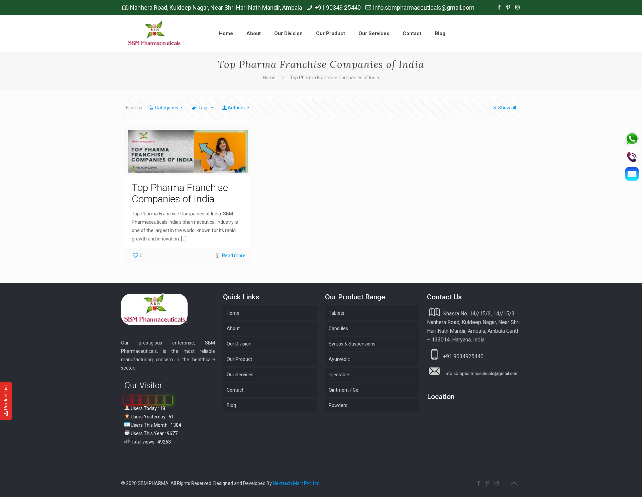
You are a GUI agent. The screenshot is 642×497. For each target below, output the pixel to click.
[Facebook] (499, 7)
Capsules (338, 328)
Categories (166, 107)
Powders (338, 405)
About (233, 328)
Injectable (339, 374)
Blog (231, 405)
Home (269, 77)
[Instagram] (517, 7)
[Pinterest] (508, 7)
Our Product (239, 359)
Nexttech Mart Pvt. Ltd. (297, 483)
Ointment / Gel (344, 390)
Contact (235, 390)
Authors (236, 107)
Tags (203, 107)
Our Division (239, 343)
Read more (233, 255)
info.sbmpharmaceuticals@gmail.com (423, 7)
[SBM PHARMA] (155, 33)
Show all (507, 107)
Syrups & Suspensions (352, 343)
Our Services (240, 374)
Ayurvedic (339, 359)
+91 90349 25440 (338, 7)
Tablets (336, 313)
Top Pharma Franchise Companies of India (180, 193)
